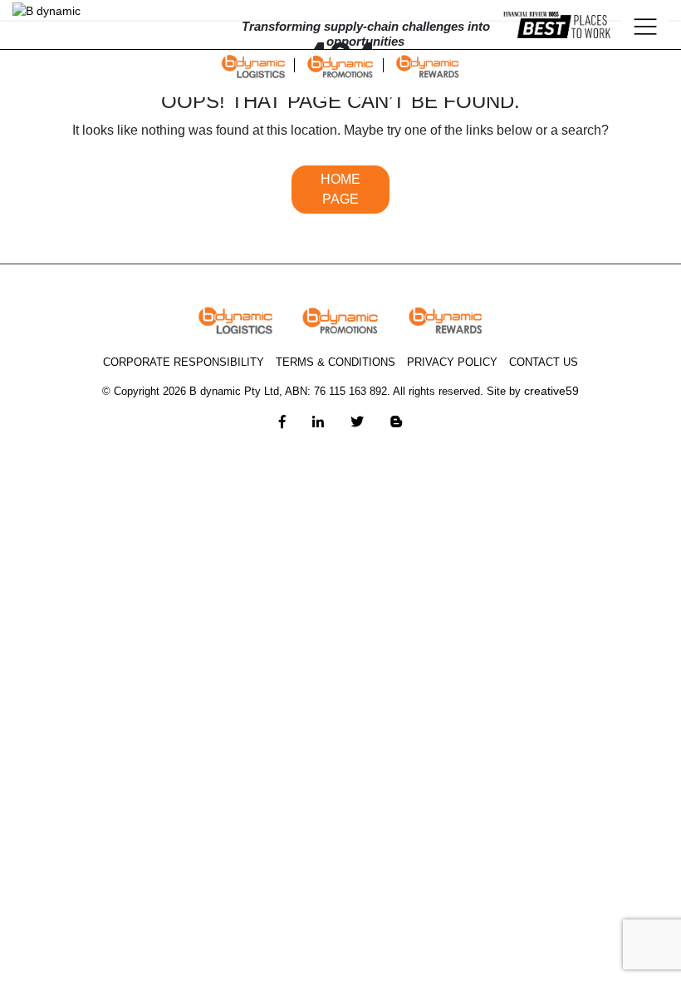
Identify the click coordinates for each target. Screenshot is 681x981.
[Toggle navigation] (645, 25)
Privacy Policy (452, 362)
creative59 (551, 390)
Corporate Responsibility (183, 362)
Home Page (340, 189)
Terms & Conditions (335, 362)
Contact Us (543, 362)
